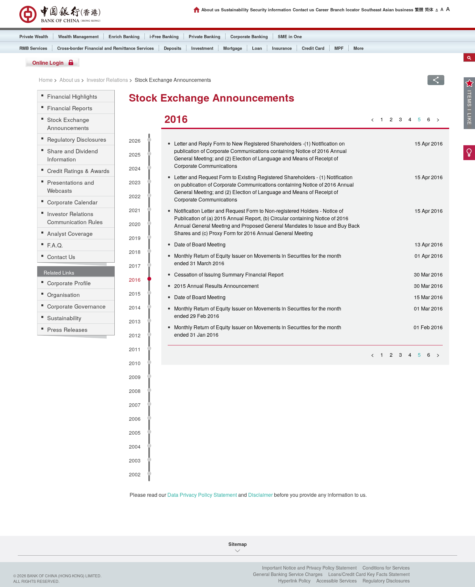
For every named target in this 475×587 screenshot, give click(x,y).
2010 (135, 363)
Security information (270, 9)
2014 (135, 307)
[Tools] (469, 152)
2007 (135, 404)
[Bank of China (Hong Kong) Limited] (59, 14)
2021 (135, 210)
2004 (135, 446)
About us (210, 9)
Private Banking (204, 36)
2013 (135, 321)
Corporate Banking (249, 36)
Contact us (303, 9)
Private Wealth (33, 36)
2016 (135, 279)
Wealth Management (78, 36)
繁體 (419, 9)
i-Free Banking (164, 36)
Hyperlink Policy (294, 580)
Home (46, 79)
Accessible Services (336, 580)
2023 (135, 182)
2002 (135, 474)
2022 (135, 196)
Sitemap (237, 544)
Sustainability (234, 9)
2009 (135, 377)
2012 (135, 335)
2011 (135, 349)
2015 (135, 293)
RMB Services (33, 48)
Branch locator (345, 9)
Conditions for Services (386, 567)
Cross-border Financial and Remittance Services (105, 48)
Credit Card (313, 48)
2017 (135, 265)
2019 (135, 238)
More (359, 48)
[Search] (469, 57)
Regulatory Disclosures (386, 580)
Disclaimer (260, 494)
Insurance (282, 48)
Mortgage (232, 48)
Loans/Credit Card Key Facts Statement (369, 574)
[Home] (197, 10)
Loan (257, 48)
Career (322, 9)
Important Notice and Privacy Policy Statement (309, 567)
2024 (135, 168)
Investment (202, 48)
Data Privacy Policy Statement (202, 494)
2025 (135, 154)
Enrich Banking (124, 36)
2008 (135, 391)
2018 (135, 251)
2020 (135, 224)
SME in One (290, 36)
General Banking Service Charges (287, 574)
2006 (135, 418)
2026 (135, 140)
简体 (429, 9)
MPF (338, 48)
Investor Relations (107, 79)
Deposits (172, 48)
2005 (135, 432)
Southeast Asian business (387, 9)
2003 (135, 460)
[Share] (436, 80)
